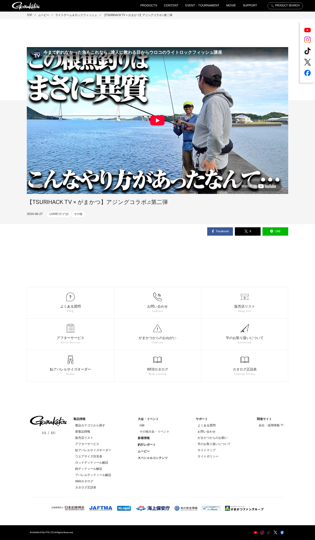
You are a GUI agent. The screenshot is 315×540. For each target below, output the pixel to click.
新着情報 (144, 438)
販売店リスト (84, 437)
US (44, 433)
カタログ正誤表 (85, 487)
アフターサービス (87, 444)
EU (53, 433)
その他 (78, 214)
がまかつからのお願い (213, 437)
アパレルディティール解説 (93, 475)
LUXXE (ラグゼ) (59, 214)
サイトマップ (207, 450)
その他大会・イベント (155, 431)
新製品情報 (82, 431)
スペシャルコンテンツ (153, 458)
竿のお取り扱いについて (214, 444)
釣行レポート (147, 444)
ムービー (144, 451)
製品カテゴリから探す (90, 425)
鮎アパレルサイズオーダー (93, 450)
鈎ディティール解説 (88, 468)
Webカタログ (84, 481)
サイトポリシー (208, 456)
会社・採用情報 (269, 425)
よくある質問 (207, 425)
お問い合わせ (207, 431)
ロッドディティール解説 (91, 462)
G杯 (142, 425)
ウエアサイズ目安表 (88, 456)
